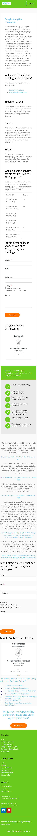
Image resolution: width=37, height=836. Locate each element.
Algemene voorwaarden (9, 822)
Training (8, 286)
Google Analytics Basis (16, 90)
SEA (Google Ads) (7, 742)
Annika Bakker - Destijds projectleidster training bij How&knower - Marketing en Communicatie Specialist (18, 556)
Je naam (8, 260)
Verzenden (12, 315)
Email (7, 268)
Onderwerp (8, 277)
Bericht (7, 295)
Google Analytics (7, 744)
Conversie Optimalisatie (10, 749)
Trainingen (5, 751)
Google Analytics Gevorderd (18, 92)
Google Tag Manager (9, 747)
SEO (2, 739)
